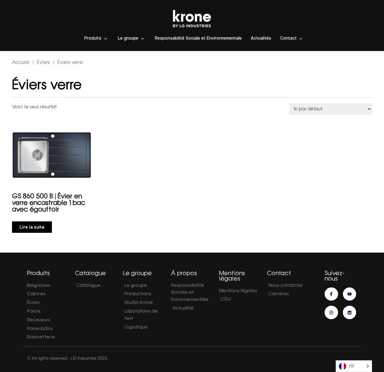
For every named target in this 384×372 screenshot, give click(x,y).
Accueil (20, 62)
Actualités (261, 38)
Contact (288, 38)
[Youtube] (349, 294)
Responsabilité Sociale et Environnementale (198, 38)
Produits (92, 38)
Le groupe (128, 38)
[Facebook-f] (331, 294)
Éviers (43, 62)
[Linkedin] (349, 312)
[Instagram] (331, 312)
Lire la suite (32, 227)
